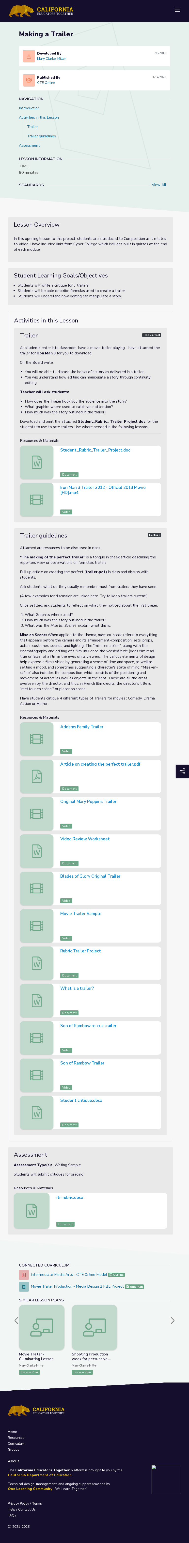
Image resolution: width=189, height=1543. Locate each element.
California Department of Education (40, 1475)
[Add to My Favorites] (60, 1308)
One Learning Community (30, 1488)
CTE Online (46, 82)
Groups (13, 1449)
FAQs (12, 1515)
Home (12, 1431)
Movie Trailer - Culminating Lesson (36, 1356)
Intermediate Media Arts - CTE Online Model (69, 1274)
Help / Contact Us (22, 1509)
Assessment (29, 145)
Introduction (29, 108)
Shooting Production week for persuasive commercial (90, 1359)
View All (159, 184)
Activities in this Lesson (39, 117)
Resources (16, 1437)
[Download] (156, 451)
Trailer (32, 126)
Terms (37, 1503)
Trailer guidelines (41, 136)
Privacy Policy (18, 1503)
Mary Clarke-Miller (51, 58)
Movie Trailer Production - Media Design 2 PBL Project (77, 1286)
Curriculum (16, 1443)
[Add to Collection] (60, 1315)
